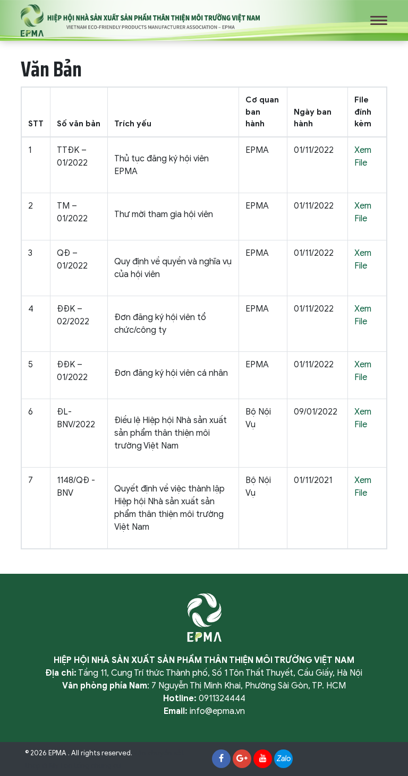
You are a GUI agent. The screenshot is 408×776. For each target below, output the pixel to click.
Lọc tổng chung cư (91, 766)
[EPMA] (140, 20)
